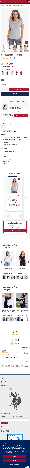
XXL (21, 80)
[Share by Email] (7, 121)
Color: (6, 69)
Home (2, 5)
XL (16, 80)
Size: (3, 77)
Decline (14, 460)
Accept (14, 456)
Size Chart (3, 84)
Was (5, 116)
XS (2, 80)
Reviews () (12, 57)
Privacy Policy (8, 452)
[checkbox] (19, 179)
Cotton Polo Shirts (9, 5)
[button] (3, 198)
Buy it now (15, 93)
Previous (2, 26)
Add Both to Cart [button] (21, 115)
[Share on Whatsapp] (5, 121)
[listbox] (19, 111)
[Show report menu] (26, 362)
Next (28, 26)
